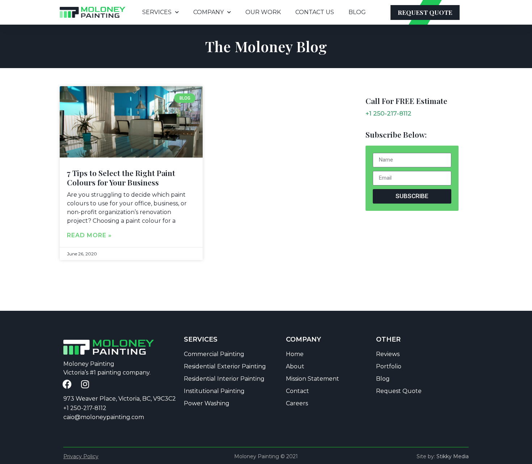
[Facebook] (67, 384)
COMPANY (208, 12)
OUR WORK (263, 12)
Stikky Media (452, 456)
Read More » (89, 235)
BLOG (357, 12)
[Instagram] (85, 384)
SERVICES (157, 12)
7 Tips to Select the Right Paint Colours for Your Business (121, 177)
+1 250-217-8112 (388, 113)
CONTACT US (314, 12)
